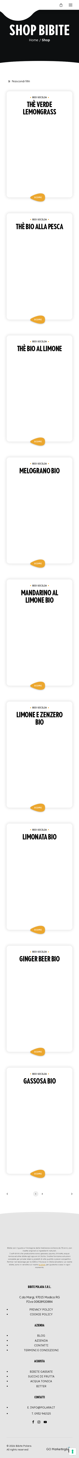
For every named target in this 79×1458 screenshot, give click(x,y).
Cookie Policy (41, 1314)
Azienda (41, 1340)
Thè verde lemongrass (39, 108)
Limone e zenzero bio (39, 719)
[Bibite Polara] (10, 5)
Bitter (41, 1386)
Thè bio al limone (39, 349)
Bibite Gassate (41, 1371)
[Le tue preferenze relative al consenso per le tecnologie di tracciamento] (72, 1451)
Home (33, 40)
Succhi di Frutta (41, 1376)
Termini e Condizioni (41, 1350)
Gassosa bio (39, 1081)
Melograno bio (39, 471)
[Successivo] (70, 1195)
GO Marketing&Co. (59, 1449)
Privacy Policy (41, 1309)
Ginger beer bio (39, 959)
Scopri (38, 197)
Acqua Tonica (41, 1381)
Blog (41, 1335)
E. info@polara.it (41, 1407)
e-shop (42, 1264)
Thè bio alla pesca (39, 227)
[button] (70, 5)
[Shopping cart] (59, 5)
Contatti (41, 1345)
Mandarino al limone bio (39, 597)
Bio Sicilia (39, 97)
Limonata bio (39, 837)
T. (41, 1413)
